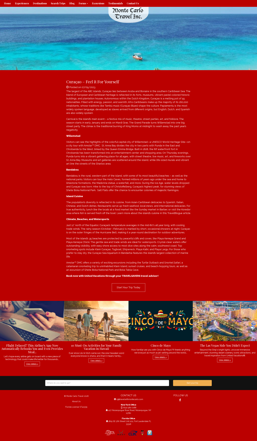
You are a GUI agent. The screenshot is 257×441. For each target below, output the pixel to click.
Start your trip (192, 383)
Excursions (98, 3)
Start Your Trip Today (128, 287)
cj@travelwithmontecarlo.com (129, 399)
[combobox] (107, 383)
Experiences (22, 3)
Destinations (40, 3)
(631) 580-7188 (129, 407)
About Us (76, 401)
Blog (72, 3)
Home (7, 3)
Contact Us (133, 3)
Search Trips (58, 3)
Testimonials (115, 3)
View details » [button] (32, 364)
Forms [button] (83, 3)
